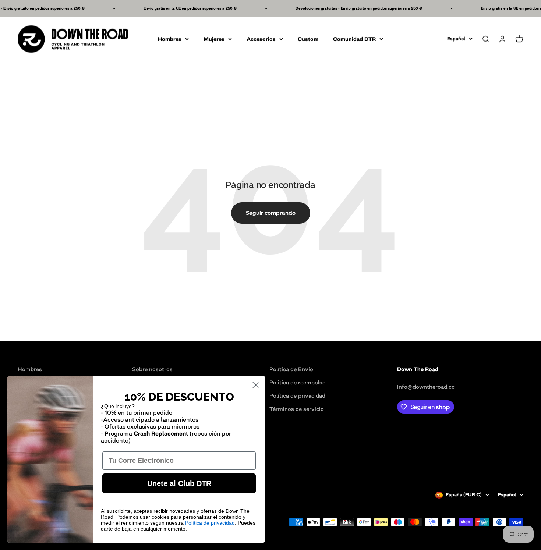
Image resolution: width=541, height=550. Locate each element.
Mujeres (214, 39)
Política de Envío (291, 369)
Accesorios (261, 39)
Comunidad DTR (354, 39)
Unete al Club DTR (179, 483)
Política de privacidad (297, 395)
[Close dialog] (255, 385)
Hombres (169, 39)
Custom (308, 39)
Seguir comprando (271, 213)
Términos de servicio (296, 409)
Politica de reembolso (297, 382)
